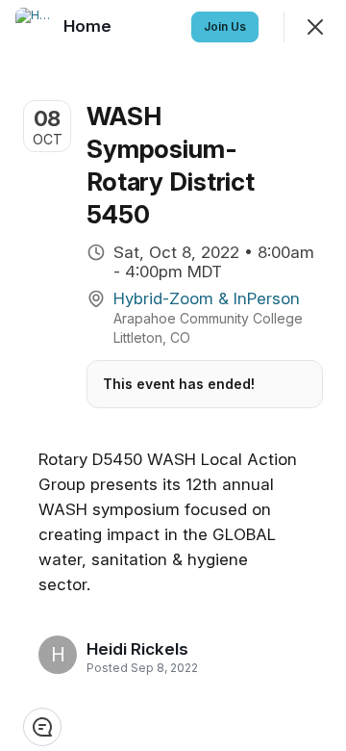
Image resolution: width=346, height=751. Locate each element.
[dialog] (173, 375)
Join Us (225, 26)
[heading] (137, 649)
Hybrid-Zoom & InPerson (206, 298)
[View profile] (34, 27)
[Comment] (42, 727)
